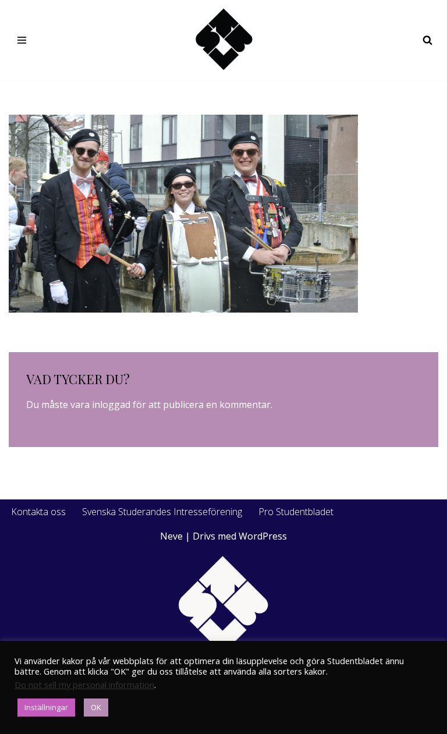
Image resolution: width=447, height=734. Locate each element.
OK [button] (96, 707)
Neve (171, 536)
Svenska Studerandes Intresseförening (162, 511)
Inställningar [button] (46, 707)
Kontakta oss (38, 511)
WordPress (263, 536)
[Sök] (427, 40)
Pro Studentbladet (296, 511)
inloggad (111, 404)
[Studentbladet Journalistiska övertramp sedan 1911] (223, 40)
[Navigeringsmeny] (22, 40)
